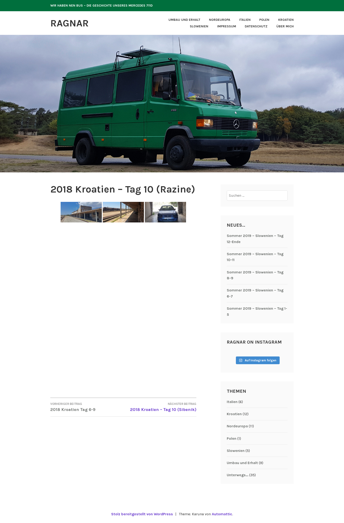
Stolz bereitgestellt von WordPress (142, 514)
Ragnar (69, 23)
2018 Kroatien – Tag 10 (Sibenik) (163, 407)
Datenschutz (256, 26)
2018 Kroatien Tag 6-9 (72, 407)
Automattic (222, 514)
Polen (264, 20)
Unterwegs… (237, 475)
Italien (245, 20)
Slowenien (199, 26)
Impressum (226, 26)
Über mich (285, 26)
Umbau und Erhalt (184, 20)
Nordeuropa (219, 20)
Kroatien (286, 20)
